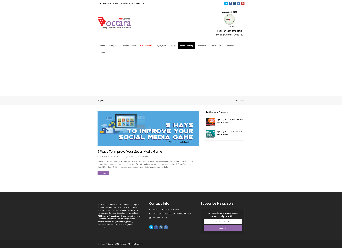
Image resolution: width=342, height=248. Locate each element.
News (131, 156)
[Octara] (114, 22)
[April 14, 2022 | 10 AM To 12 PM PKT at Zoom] (210, 122)
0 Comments (143, 156)
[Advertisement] (171, 75)
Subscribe (223, 228)
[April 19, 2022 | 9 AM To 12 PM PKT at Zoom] (210, 134)
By (116, 244)
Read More (103, 173)
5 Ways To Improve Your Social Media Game (130, 151)
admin (115, 156)
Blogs (125, 156)
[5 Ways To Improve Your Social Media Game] (148, 128)
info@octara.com (160, 217)
